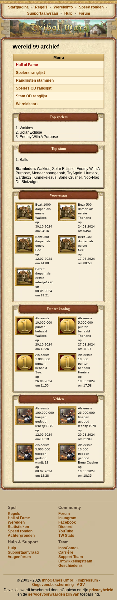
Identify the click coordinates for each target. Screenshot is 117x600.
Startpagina (18, 7)
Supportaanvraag (42, 13)
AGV (81, 584)
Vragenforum (19, 557)
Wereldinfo (63, 7)
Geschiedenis (70, 565)
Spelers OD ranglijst (33, 88)
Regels (41, 7)
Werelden (16, 522)
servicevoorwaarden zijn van (53, 594)
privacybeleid (101, 590)
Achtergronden (21, 535)
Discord (65, 527)
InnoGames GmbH (58, 580)
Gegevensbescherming (53, 584)
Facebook (67, 522)
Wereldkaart (27, 104)
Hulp (68, 13)
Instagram (67, 518)
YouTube (65, 531)
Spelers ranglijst (30, 72)
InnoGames (68, 548)
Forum (84, 13)
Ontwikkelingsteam (75, 561)
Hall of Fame (27, 65)
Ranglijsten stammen (35, 80)
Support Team (70, 557)
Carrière (65, 552)
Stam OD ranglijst (31, 96)
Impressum (88, 580)
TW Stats (66, 535)
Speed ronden (91, 7)
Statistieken (18, 527)
